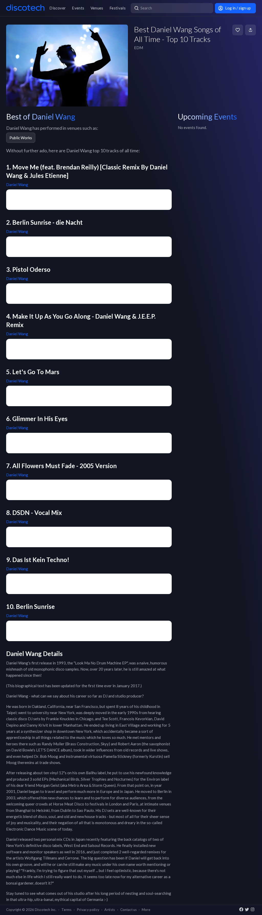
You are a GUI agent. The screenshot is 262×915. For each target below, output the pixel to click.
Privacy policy (88, 910)
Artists (109, 910)
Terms (66, 910)
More (146, 910)
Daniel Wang (17, 184)
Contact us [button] (128, 910)
